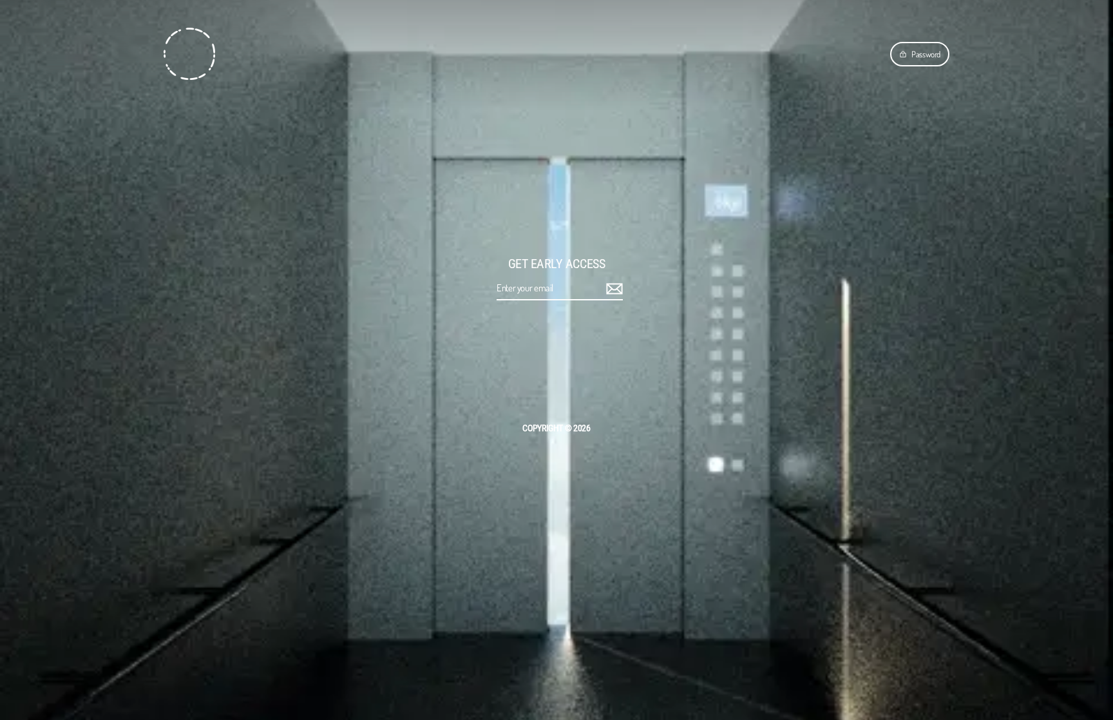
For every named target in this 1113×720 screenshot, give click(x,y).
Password (925, 54)
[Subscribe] (612, 288)
